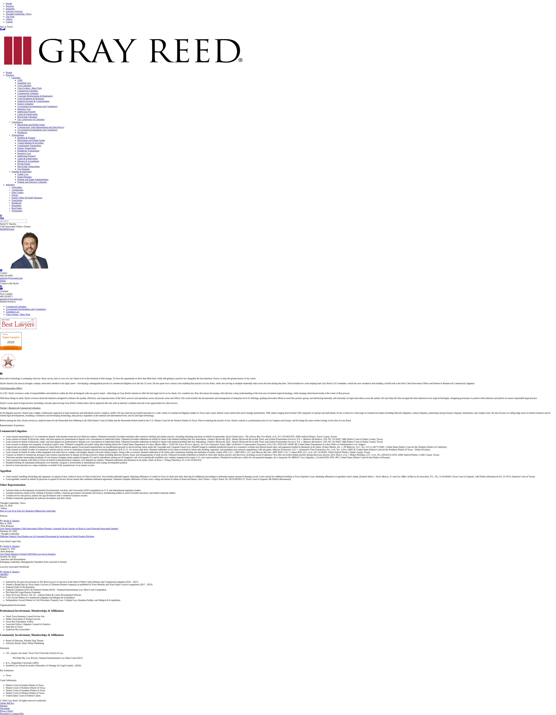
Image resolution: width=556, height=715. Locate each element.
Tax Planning (23, 169)
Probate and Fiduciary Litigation (32, 182)
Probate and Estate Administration (32, 179)
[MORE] (4, 574)
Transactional (18, 135)
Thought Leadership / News (18, 14)
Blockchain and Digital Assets (31, 124)
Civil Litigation (24, 85)
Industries (10, 9)
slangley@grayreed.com (11, 299)
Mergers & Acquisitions (28, 161)
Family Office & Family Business (27, 198)
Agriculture (17, 187)
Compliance (17, 122)
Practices (10, 6)
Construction (17, 190)
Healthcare (22, 132)
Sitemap (3, 706)
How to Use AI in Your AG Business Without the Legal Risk (28, 511)
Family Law (23, 174)
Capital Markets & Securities (30, 143)
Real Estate (17, 208)
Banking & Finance (26, 138)
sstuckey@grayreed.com (11, 278)
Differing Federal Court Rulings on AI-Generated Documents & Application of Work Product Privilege (47, 536)
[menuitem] (281, 72)
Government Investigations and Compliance (37, 106)
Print (2, 229)
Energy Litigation (25, 104)
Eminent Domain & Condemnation (33, 101)
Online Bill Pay (7, 703)
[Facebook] (0, 29)
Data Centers (17, 192)
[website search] (2, 218)
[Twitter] (4, 29)
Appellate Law (24, 83)
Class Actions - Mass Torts (29, 88)
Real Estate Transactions (28, 166)
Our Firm (10, 16)
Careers (9, 22)
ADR (19, 80)
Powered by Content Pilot (12, 713)
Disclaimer (5, 708)
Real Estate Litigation (27, 117)
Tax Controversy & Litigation (30, 119)
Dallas (3, 281)
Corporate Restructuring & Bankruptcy (35, 96)
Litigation (16, 78)
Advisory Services (14, 11)
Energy (15, 195)
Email (11, 229)
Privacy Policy (6, 711)
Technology (17, 211)
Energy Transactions (26, 148)
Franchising (17, 200)
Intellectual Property (26, 111)
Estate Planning (24, 177)
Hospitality (17, 205)
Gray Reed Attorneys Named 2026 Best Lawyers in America (28, 554)
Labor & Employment (27, 114)
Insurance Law (24, 109)
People (9, 3)
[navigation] (278, 215)
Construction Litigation (28, 93)
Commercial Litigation (27, 91)
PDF (6, 229)
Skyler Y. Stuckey (11, 521)
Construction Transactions (29, 145)
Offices (9, 19)
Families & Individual (21, 171)
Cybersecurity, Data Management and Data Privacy (40, 127)
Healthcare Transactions (28, 151)
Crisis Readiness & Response (30, 98)
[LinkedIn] (2, 29)
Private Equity (23, 164)
